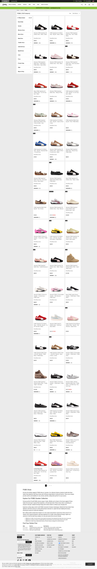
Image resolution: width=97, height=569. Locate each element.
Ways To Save (50, 543)
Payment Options (38, 549)
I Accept (90, 564)
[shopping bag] (93, 5)
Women (73, 539)
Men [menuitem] (30, 4)
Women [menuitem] (25, 4)
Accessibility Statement (63, 547)
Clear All (30, 17)
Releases (74, 547)
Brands (73, 537)
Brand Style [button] (20, 21)
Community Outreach (62, 539)
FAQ (35, 539)
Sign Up (19, 537)
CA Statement (61, 549)
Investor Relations (62, 552)
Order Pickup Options (39, 547)
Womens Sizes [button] (21, 30)
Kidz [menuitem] (34, 4)
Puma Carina (25, 528)
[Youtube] (29, 560)
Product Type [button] (21, 63)
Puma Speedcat (26, 530)
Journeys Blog (50, 541)
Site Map (37, 552)
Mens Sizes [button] (20, 34)
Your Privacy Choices (64, 543)
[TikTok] (18, 560)
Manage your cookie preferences (33, 563)
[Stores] (85, 5)
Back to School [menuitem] (44, 4)
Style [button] (19, 67)
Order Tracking (78, 1)
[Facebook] (26, 560)
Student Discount (51, 545)
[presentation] (12, 5)
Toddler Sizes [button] (21, 42)
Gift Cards (49, 547)
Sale (73, 545)
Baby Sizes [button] (20, 38)
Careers (60, 537)
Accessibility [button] (88, 1)
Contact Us (37, 537)
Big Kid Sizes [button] (21, 50)
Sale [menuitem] (38, 4)
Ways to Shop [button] (21, 71)
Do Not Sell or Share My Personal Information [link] (63, 555)
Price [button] (19, 59)
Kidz (73, 543)
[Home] (5, 5)
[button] (93, 1)
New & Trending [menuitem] (12, 4)
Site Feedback (38, 551)
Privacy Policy (61, 541)
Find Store (28, 555)
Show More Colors (37, 38)
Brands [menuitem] (19, 4)
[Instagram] (24, 560)
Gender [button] (19, 26)
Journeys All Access (51, 539)
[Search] (82, 5)
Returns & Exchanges (39, 543)
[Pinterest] (21, 560)
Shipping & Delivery (39, 545)
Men (73, 541)
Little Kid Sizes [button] (21, 46)
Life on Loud (49, 537)
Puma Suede (25, 527)
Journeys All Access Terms (64, 551)
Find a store (20, 552)
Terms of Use (61, 545)
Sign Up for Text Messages (23, 539)
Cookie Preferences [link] (62, 558)
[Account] (90, 4)
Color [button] (19, 55)
